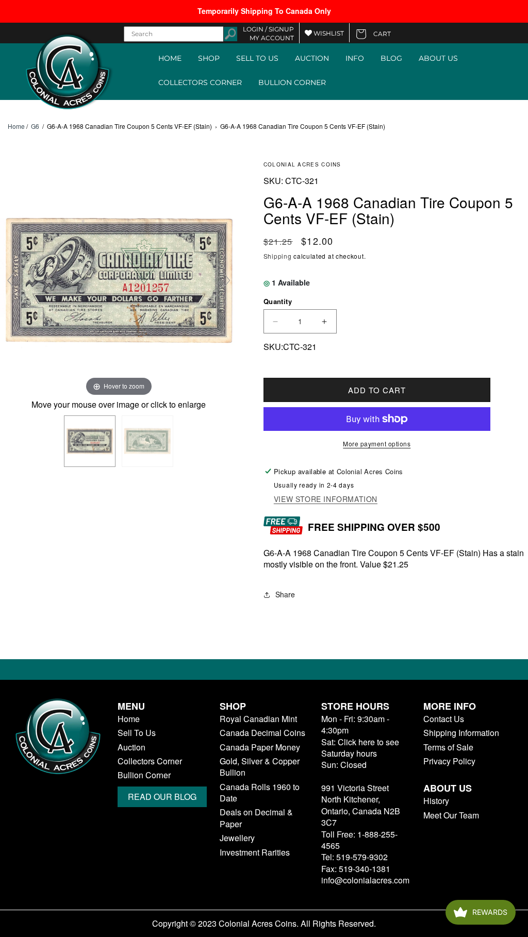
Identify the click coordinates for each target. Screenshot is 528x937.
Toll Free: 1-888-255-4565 (359, 839)
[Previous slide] (10, 280)
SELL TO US (257, 58)
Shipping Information (461, 733)
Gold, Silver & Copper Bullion (260, 767)
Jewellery (237, 838)
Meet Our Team (451, 815)
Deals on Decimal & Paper (256, 818)
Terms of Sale (448, 747)
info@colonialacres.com (365, 880)
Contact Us (443, 719)
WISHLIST (328, 33)
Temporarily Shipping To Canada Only (264, 11)
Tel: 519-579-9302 (354, 857)
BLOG (391, 58)
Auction (131, 747)
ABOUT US (438, 58)
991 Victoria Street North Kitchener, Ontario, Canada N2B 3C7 (360, 805)
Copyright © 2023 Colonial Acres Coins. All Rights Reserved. (264, 923)
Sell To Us (137, 733)
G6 (35, 126)
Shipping (277, 256)
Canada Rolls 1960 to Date (260, 792)
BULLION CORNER (292, 82)
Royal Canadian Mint (258, 719)
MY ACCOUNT (272, 38)
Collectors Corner (150, 761)
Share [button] (285, 594)
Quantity (277, 301)
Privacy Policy (449, 761)
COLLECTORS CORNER (200, 82)
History (436, 801)
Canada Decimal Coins (262, 733)
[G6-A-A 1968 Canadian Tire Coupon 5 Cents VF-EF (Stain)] (90, 441)
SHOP (209, 58)
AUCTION (312, 58)
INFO (354, 58)
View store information (325, 499)
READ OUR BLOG (162, 796)
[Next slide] (227, 280)
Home (16, 126)
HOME (170, 58)
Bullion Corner (144, 775)
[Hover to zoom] (119, 279)
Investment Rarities (255, 852)
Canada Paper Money (260, 747)
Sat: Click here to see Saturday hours (360, 747)
